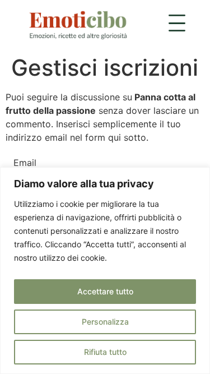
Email (24, 162)
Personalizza (105, 321)
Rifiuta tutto (105, 352)
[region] (105, 270)
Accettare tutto (105, 291)
